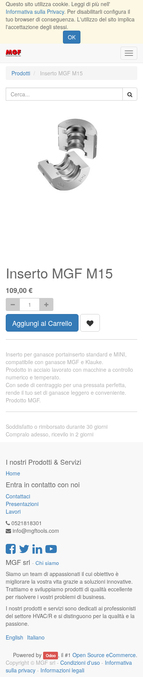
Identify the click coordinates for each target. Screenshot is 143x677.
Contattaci (18, 496)
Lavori (13, 511)
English (14, 637)
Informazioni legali (62, 670)
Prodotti (20, 73)
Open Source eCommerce (104, 655)
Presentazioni (22, 504)
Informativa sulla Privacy (35, 11)
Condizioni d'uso (80, 662)
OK (72, 37)
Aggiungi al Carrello (42, 323)
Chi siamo (47, 562)
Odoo (51, 655)
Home (13, 473)
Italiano (36, 637)
